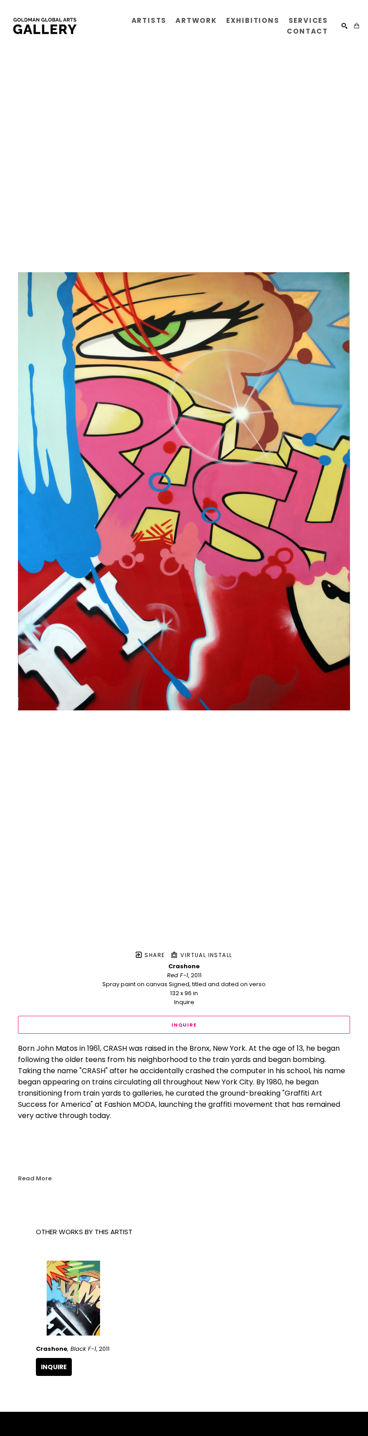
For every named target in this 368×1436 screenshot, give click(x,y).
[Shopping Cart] (356, 26)
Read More (35, 1178)
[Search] (344, 26)
